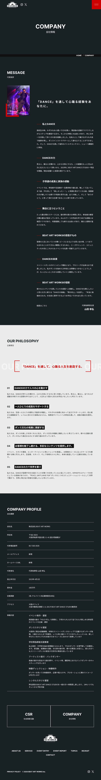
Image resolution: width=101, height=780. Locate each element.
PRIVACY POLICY (14, 772)
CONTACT (50, 755)
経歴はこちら (42, 306)
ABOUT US (16, 751)
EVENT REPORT (60, 751)
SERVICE (28, 751)
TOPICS (74, 751)
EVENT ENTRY (43, 751)
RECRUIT (85, 751)
